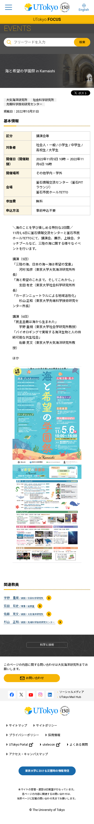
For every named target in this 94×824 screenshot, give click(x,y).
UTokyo (47, 19)
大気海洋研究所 (16, 100)
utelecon (49, 744)
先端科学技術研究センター (24, 104)
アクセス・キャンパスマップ (28, 754)
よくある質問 (79, 744)
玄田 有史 (19, 606)
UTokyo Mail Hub (70, 697)
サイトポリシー (46, 725)
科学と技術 (47, 644)
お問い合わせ (35, 678)
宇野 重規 (24, 598)
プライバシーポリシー (24, 735)
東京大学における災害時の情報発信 (47, 771)
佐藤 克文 (24, 614)
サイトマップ (18, 725)
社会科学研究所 (43, 100)
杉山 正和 (29, 622)
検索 (82, 42)
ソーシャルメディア (71, 692)
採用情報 (54, 735)
